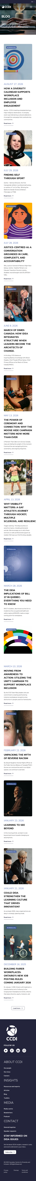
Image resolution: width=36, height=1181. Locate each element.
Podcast (7, 1116)
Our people (7, 1068)
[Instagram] (24, 1050)
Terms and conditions (25, 1171)
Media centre (8, 1109)
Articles (6, 1090)
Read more (7, 123)
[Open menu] (31, 7)
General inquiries (10, 1127)
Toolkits (7, 1098)
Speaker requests (10, 1131)
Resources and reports (12, 1086)
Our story (7, 1072)
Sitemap (16, 1170)
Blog (5, 1094)
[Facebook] (12, 1050)
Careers (6, 1076)
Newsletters (8, 1112)
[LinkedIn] (18, 1050)
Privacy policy (6, 1171)
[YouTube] (6, 1050)
